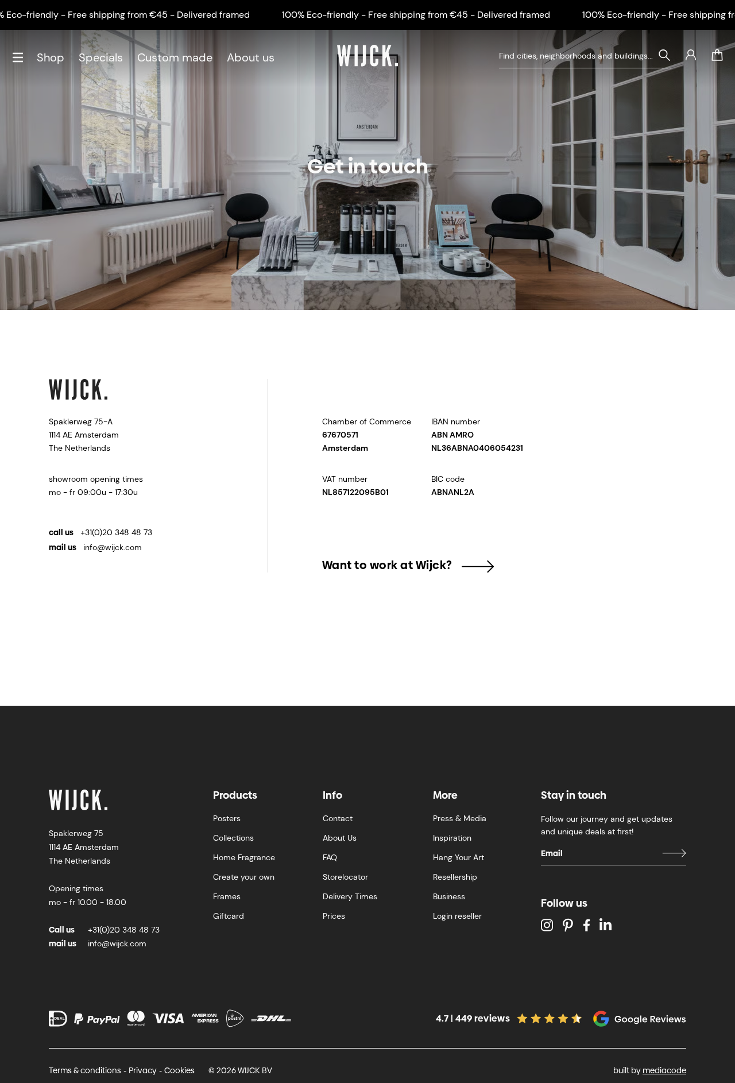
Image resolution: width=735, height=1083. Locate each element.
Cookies (179, 1070)
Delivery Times (350, 896)
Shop (50, 57)
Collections (233, 838)
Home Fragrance (244, 857)
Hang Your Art (458, 857)
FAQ (330, 857)
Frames (227, 896)
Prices (334, 916)
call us (100, 532)
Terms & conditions (85, 1070)
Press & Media (459, 818)
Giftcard (228, 916)
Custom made (174, 57)
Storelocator (345, 877)
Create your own (243, 877)
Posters (227, 818)
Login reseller (457, 916)
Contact (338, 818)
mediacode (664, 1070)
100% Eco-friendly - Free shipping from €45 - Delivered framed (416, 15)
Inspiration (452, 838)
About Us (340, 838)
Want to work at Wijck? (387, 565)
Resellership (455, 877)
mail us (95, 547)
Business (449, 896)
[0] (717, 55)
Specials (101, 57)
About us (250, 57)
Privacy (143, 1070)
